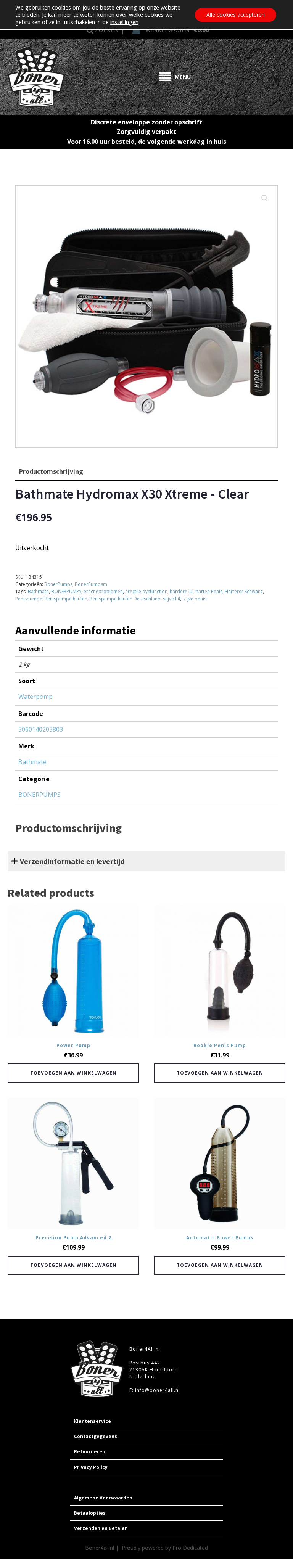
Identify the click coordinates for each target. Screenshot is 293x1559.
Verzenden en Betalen (101, 1528)
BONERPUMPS (66, 591)
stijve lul (171, 598)
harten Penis (209, 591)
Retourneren (89, 1451)
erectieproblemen (103, 591)
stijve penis (194, 598)
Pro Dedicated (190, 1547)
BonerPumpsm (91, 584)
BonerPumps (58, 584)
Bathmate (38, 591)
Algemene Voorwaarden (103, 1498)
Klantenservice (92, 1421)
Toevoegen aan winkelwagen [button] (73, 1073)
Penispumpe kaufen (66, 598)
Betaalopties (90, 1513)
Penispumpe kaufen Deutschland (125, 598)
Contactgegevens (95, 1436)
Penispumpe (28, 598)
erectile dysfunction (146, 591)
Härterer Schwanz (244, 591)
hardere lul (181, 591)
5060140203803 (40, 729)
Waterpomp (35, 696)
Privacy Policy (91, 1467)
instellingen (124, 21)
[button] (265, 198)
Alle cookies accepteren (235, 14)
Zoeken (107, 30)
